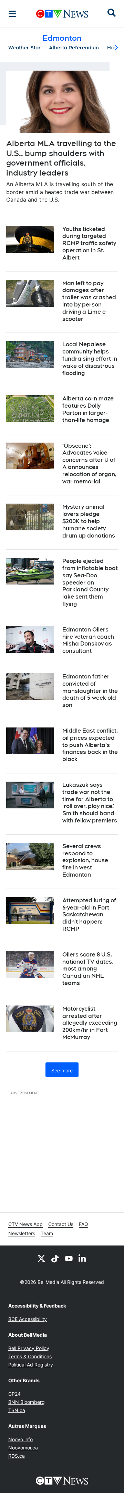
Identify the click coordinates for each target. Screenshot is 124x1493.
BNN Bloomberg (26, 1402)
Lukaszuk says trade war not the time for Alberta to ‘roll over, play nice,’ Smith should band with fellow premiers (89, 803)
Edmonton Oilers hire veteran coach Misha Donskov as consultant (88, 640)
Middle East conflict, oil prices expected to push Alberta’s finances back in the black (90, 744)
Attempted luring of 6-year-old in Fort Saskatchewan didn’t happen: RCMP (89, 914)
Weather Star (24, 47)
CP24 (14, 1394)
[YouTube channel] (69, 1258)
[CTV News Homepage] (62, 14)
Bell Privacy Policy (28, 1348)
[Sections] (12, 14)
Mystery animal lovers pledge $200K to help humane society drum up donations (88, 521)
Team (47, 1233)
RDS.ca (16, 1456)
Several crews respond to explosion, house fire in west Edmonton (85, 860)
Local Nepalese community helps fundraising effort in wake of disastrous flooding (89, 358)
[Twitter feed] (41, 1258)
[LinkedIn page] (83, 1258)
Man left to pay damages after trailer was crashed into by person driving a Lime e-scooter (89, 301)
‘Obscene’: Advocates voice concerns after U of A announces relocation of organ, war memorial (89, 464)
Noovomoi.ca (23, 1447)
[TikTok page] (55, 1258)
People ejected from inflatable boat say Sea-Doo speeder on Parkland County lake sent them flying (90, 582)
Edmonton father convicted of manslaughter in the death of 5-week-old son (90, 690)
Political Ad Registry (30, 1365)
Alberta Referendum (74, 47)
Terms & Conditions (30, 1356)
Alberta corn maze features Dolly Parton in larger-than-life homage (88, 409)
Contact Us (60, 1224)
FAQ (83, 1224)
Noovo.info (20, 1439)
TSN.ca (16, 1410)
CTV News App (25, 1224)
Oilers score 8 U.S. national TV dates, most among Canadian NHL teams (87, 968)
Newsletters (21, 1233)
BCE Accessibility (27, 1319)
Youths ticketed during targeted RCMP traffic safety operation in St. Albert (89, 243)
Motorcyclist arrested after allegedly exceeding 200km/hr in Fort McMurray (89, 1023)
